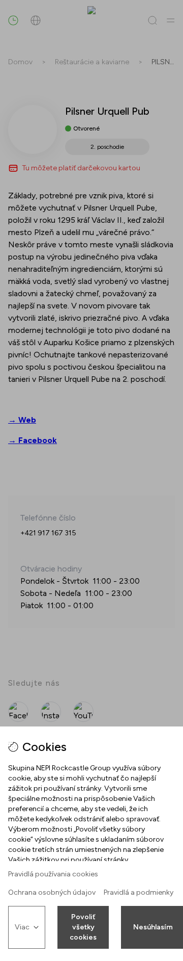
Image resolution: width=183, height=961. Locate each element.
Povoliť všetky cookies (83, 927)
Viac (22, 927)
